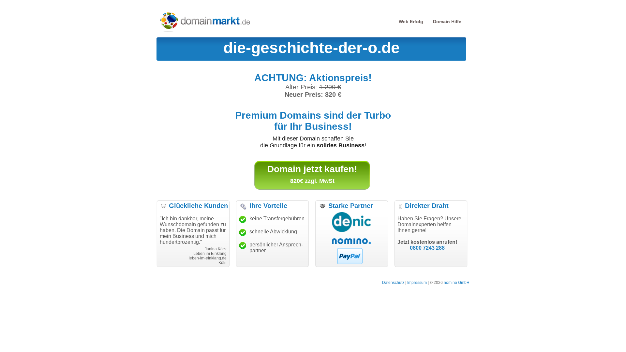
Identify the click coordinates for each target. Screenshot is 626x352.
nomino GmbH (457, 282)
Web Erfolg (411, 21)
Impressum (417, 282)
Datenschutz (393, 282)
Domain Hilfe (447, 21)
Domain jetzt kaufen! (312, 169)
